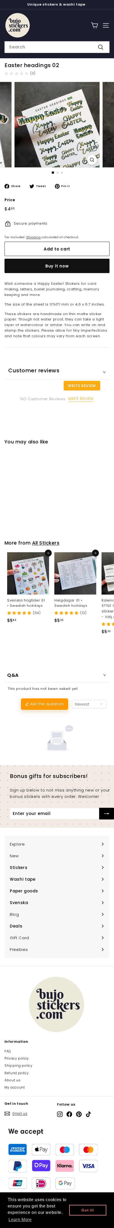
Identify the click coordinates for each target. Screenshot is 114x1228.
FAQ (8, 1051)
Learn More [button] (20, 1219)
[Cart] (94, 25)
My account (15, 1087)
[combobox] (57, 47)
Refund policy (17, 1073)
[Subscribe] (106, 813)
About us (12, 1080)
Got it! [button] (87, 1210)
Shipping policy (19, 1065)
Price (10, 200)
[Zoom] (92, 160)
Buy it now (57, 266)
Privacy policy (17, 1058)
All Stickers (45, 542)
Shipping (33, 237)
